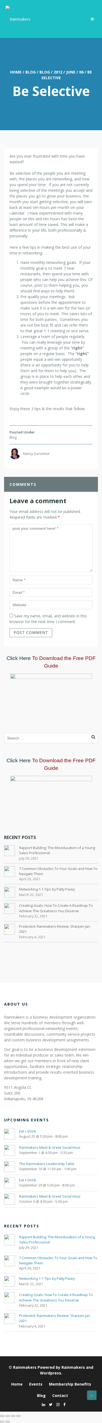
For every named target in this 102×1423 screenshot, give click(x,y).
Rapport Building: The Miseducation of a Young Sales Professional (57, 850)
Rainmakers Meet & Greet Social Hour (50, 1147)
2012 (58, 72)
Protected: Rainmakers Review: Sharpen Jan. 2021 (55, 929)
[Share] (13, 1416)
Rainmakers (24, 1367)
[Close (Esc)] (18, 1416)
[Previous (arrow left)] (2, 1421)
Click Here (19, 658)
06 (81, 72)
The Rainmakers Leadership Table (47, 1163)
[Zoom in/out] (2, 1416)
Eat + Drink (27, 1131)
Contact (60, 1395)
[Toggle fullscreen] (7, 1416)
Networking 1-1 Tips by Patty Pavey (47, 889)
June (70, 72)
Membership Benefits (70, 1384)
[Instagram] (57, 1404)
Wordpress (50, 1373)
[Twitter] (49, 1404)
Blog (30, 72)
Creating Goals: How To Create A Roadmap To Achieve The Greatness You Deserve (56, 908)
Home (15, 72)
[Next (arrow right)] (7, 1421)
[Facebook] (63, 1404)
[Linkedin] (42, 1404)
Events (35, 1384)
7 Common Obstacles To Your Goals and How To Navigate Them (58, 871)
